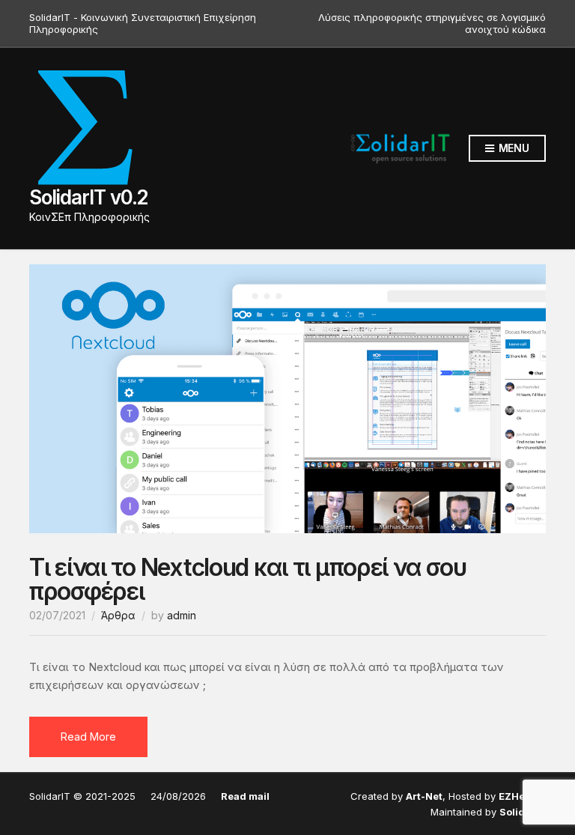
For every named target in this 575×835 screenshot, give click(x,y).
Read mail (245, 796)
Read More (88, 736)
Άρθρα (118, 615)
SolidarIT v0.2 (88, 197)
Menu (512, 148)
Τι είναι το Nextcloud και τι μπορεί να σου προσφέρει (247, 579)
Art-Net (424, 796)
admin (181, 615)
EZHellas (521, 796)
